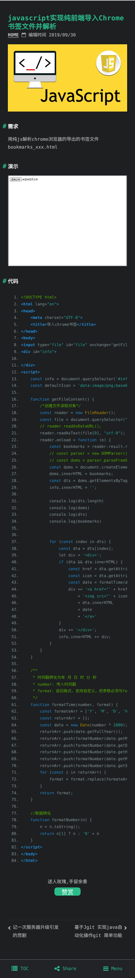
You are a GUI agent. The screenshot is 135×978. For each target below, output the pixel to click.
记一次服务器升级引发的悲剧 (36, 931)
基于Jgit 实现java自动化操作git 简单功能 (98, 931)
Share (68, 968)
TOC (23, 968)
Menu (115, 968)
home (13, 35)
